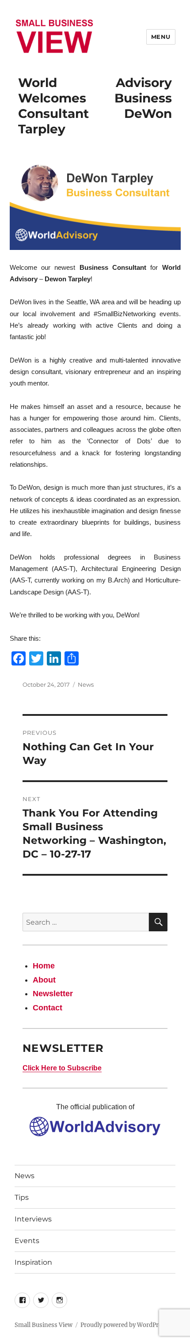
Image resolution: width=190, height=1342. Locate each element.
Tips (22, 1197)
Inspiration (33, 1262)
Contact (47, 1007)
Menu (161, 36)
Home (44, 965)
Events (27, 1240)
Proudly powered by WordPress (124, 1325)
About (44, 979)
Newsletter (53, 993)
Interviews (33, 1219)
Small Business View (43, 1325)
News (86, 684)
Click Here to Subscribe (62, 1068)
